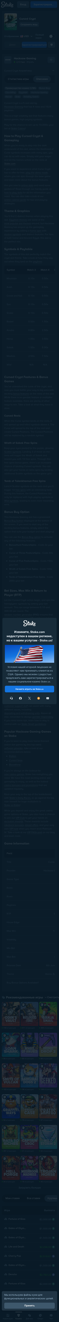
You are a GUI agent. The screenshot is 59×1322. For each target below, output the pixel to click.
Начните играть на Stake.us (29, 689)
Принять (29, 1305)
